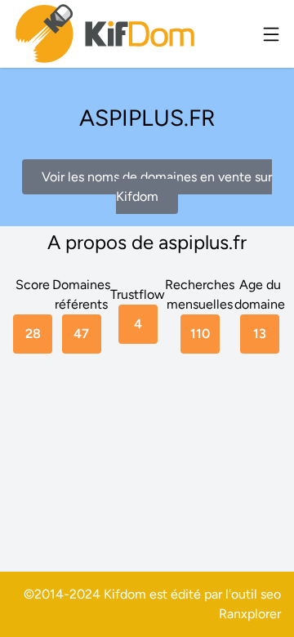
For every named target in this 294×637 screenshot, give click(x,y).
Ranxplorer (250, 613)
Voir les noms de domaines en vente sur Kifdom (157, 186)
